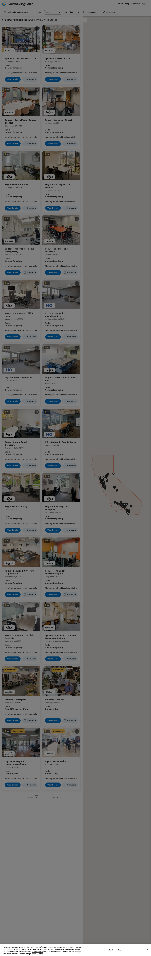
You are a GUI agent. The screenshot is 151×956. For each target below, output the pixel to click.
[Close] (147, 949)
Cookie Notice (37, 954)
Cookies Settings (115, 950)
